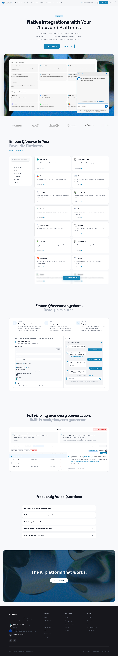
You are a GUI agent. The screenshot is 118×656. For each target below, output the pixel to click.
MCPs (45, 624)
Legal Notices (105, 651)
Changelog (68, 621)
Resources (49, 3)
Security (26, 3)
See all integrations (15, 150)
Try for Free (103, 2)
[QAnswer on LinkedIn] (10, 640)
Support (67, 630)
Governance (47, 633)
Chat (45, 617)
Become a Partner (92, 627)
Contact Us (59, 3)
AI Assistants (48, 621)
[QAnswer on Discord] (14, 640)
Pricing (42, 3)
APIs (45, 630)
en (112, 2)
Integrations (47, 627)
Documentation (69, 624)
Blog (66, 617)
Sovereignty (34, 3)
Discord (67, 627)
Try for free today (59, 580)
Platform (17, 3)
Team (88, 624)
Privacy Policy (86, 651)
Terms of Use (95, 651)
